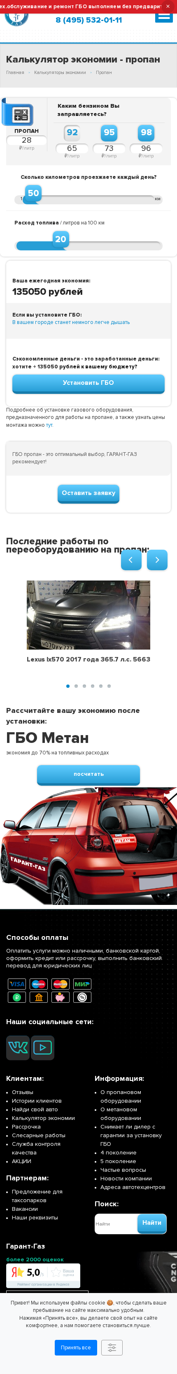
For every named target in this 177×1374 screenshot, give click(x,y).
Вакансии (25, 1208)
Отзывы (22, 1092)
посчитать (89, 773)
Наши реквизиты (35, 1217)
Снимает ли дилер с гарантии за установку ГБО (131, 1135)
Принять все (76, 1347)
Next (157, 560)
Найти (151, 1223)
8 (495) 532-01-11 (89, 20)
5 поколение (118, 1161)
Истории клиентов (37, 1100)
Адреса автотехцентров (132, 1187)
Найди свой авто (35, 1109)
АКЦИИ (21, 1161)
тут (49, 425)
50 (33, 193)
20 (60, 239)
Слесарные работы (38, 1135)
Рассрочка (26, 1126)
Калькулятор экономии (43, 1118)
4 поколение (118, 1152)
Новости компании (126, 1178)
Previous (131, 560)
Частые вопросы (123, 1169)
